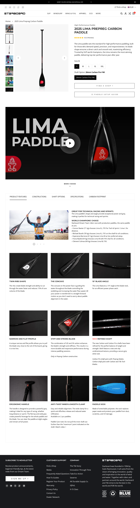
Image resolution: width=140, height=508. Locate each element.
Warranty (50, 485)
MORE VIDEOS (70, 184)
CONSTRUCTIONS (39, 196)
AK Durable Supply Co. (79, 481)
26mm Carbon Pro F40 (85, 77)
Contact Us (51, 493)
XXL (102, 66)
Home (7, 21)
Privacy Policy (52, 489)
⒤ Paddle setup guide (105, 94)
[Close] (134, 2)
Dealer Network (52, 497)
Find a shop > (105, 86)
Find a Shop (51, 466)
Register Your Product (55, 481)
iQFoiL (72, 485)
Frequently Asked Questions (58, 474)
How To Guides (52, 477)
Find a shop (121, 7)
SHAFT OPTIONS (58, 196)
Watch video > (60, 427)
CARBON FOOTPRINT (97, 196)
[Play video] (70, 143)
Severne (73, 477)
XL (95, 66)
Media (49, 470)
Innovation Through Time (80, 470)
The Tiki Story (75, 466)
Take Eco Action (76, 474)
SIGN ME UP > (20, 478)
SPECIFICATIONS (77, 196)
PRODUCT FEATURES (18, 196)
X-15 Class (74, 489)
